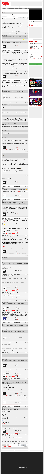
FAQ (20, 8)
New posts (31, 44)
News (5, 7)
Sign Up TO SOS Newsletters (35, 64)
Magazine (13, 7)
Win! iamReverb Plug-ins (32, 24)
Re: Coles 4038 (31, 56)
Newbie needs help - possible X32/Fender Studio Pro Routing (35, 53)
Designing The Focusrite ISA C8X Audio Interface (34, 87)
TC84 (30, 54)
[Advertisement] (35, 71)
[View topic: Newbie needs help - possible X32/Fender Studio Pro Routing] (41, 53)
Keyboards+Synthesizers (16, 9)
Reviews (17, 7)
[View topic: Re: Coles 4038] (41, 56)
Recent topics (35, 44)
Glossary (23, 8)
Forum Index (6, 9)
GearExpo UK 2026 (31, 96)
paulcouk (30, 47)
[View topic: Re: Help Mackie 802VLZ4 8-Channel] (41, 46)
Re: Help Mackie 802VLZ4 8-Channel (34, 46)
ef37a (30, 57)
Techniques (22, 7)
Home (3, 7)
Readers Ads (17, 8)
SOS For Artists (12, 8)
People (27, 7)
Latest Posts (4, 8)
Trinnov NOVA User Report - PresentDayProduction (35, 105)
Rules (27, 8)
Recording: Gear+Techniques (32, 48)
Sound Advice (32, 7)
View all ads (31, 41)
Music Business (39, 7)
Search (8, 8)
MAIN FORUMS (10, 9)
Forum (8, 7)
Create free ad (36, 41)
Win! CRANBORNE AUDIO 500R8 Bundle (34, 25)
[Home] (5, 3)
